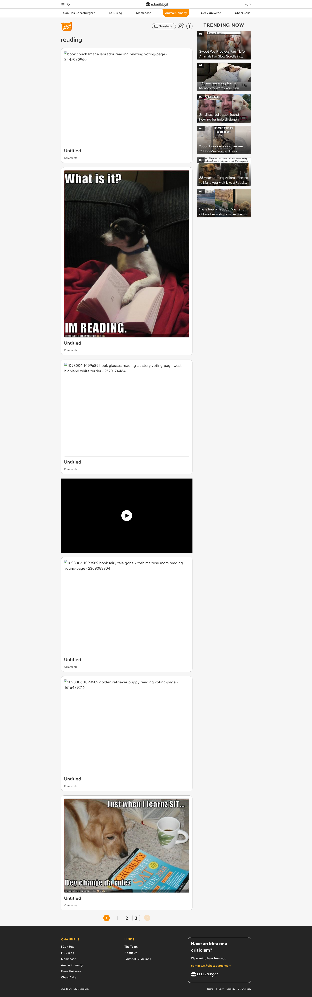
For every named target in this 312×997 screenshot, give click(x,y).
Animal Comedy (72, 965)
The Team (131, 946)
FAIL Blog (67, 953)
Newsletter (166, 26)
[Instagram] (181, 26)
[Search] (68, 4)
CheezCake (68, 977)
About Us (130, 953)
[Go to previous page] (106, 918)
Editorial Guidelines (137, 959)
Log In (247, 4)
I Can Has (67, 946)
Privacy (220, 988)
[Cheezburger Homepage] (157, 4)
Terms (210, 988)
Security (230, 988)
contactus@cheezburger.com (211, 965)
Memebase (68, 959)
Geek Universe (71, 971)
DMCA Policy (244, 988)
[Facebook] (189, 26)
